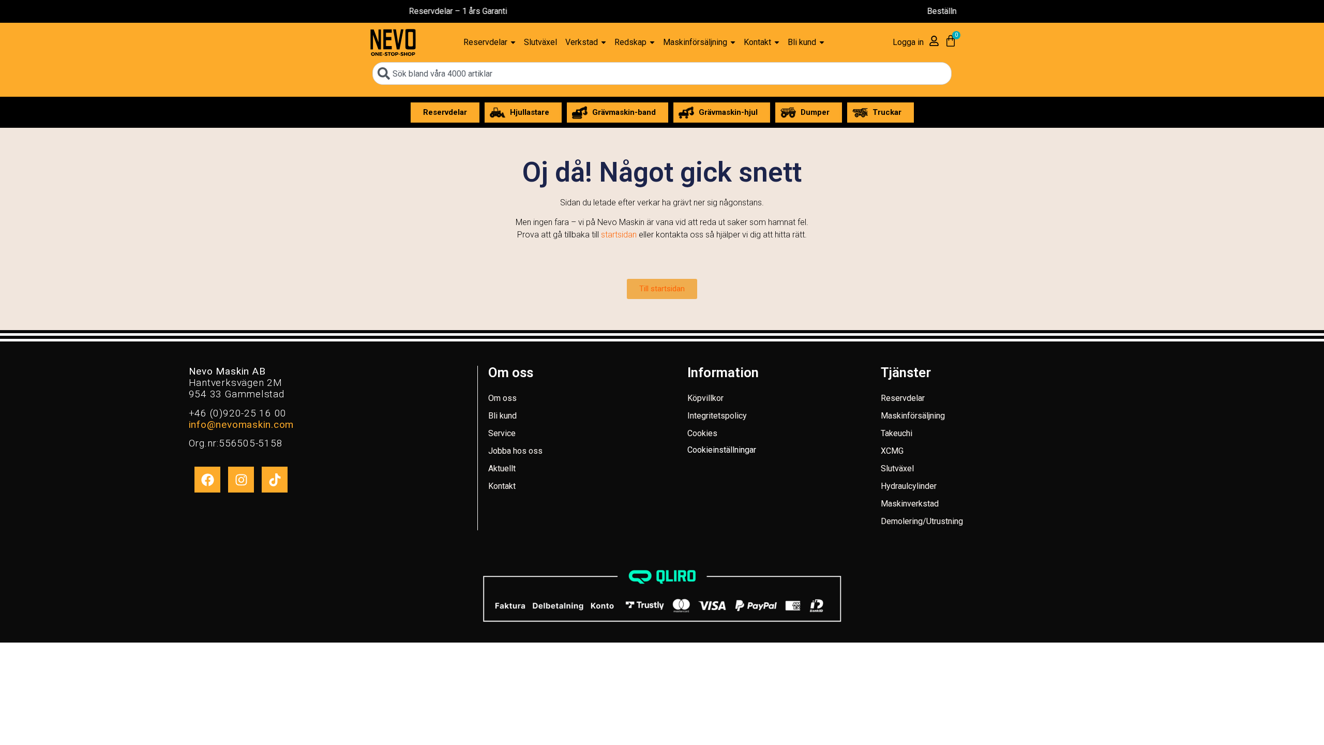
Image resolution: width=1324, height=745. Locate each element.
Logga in (908, 42)
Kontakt (502, 486)
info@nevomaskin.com (241, 424)
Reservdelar (903, 398)
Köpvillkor (705, 398)
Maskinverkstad (910, 504)
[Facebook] (207, 480)
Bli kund (502, 416)
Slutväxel (897, 468)
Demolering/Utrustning (922, 521)
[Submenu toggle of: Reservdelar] (513, 42)
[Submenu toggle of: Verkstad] (603, 42)
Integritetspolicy (717, 416)
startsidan (619, 235)
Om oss (502, 398)
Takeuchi (896, 433)
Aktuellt (502, 468)
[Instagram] (241, 480)
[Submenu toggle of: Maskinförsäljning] (733, 42)
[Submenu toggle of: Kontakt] (777, 42)
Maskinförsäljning (913, 416)
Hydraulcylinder (909, 486)
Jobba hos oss (515, 451)
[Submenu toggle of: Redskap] (652, 42)
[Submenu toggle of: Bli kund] (822, 42)
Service (502, 433)
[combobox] (662, 73)
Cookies (702, 433)
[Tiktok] (275, 480)
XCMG (892, 451)
